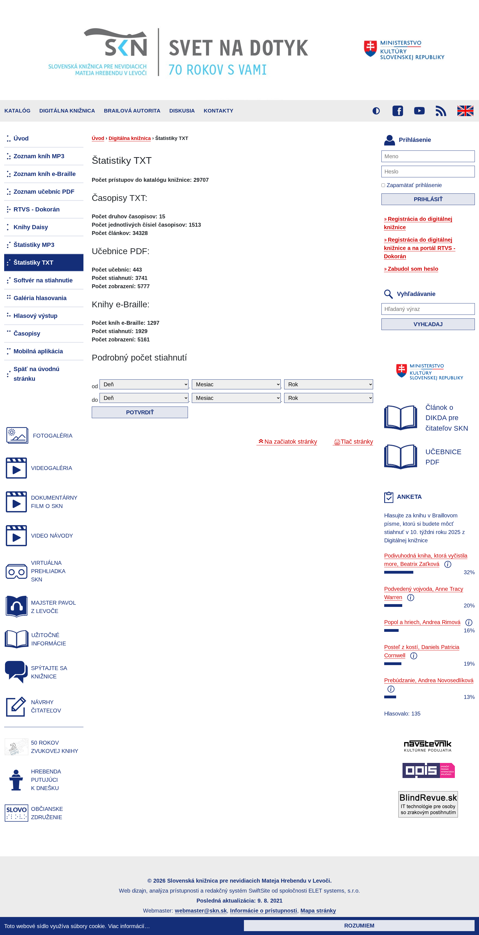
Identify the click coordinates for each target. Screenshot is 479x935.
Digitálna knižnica (67, 111)
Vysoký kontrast (376, 111)
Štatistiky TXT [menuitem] (33, 262)
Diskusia (182, 111)
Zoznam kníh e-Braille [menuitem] (45, 173)
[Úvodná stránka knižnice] (239, 50)
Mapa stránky (318, 911)
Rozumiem (359, 926)
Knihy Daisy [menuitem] (31, 227)
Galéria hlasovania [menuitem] (40, 298)
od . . (188, 386)
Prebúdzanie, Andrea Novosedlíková (428, 680)
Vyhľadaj (428, 324)
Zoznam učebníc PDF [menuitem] (44, 191)
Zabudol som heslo (413, 269)
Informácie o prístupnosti (263, 911)
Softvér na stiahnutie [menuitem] (43, 280)
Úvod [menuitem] (21, 138)
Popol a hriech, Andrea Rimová (422, 622)
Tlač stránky (357, 441)
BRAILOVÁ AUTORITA (132, 111)
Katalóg (17, 111)
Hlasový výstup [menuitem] (35, 315)
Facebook (398, 111)
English (465, 111)
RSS (441, 111)
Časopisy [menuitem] (27, 333)
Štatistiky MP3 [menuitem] (34, 244)
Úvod (98, 138)
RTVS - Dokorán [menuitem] (37, 209)
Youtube (419, 111)
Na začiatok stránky (290, 441)
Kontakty (218, 111)
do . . (188, 400)
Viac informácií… (129, 926)
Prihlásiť (428, 199)
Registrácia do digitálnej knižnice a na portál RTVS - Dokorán (419, 248)
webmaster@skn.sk (201, 911)
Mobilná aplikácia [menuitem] (38, 351)
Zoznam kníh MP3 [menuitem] (39, 156)
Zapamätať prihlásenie (413, 185)
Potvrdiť (140, 412)
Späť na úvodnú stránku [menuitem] (36, 374)
